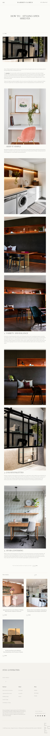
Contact (35, 695)
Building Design (6, 696)
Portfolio (35, 690)
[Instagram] (35, 715)
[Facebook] (42, 715)
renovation (8, 73)
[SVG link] (25, 2)
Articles (19, 696)
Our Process (36, 693)
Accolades (20, 693)
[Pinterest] (40, 715)
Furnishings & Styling (7, 702)
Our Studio (20, 690)
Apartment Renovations (7, 693)
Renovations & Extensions (8, 690)
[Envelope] (44, 715)
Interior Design (5, 699)
